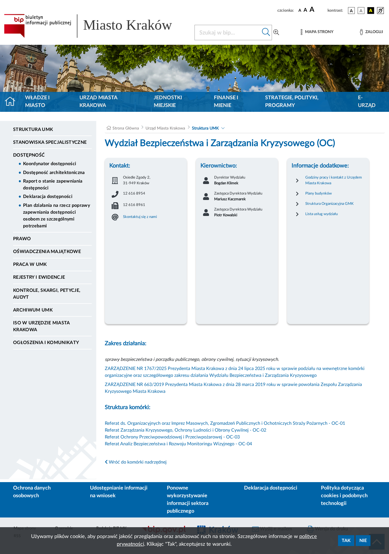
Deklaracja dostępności (47, 196)
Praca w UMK (30, 264)
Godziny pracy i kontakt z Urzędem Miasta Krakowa (333, 180)
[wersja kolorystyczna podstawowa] (351, 10)
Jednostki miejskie (168, 101)
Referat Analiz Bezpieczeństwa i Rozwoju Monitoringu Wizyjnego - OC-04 (178, 444)
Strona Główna (125, 128)
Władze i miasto (37, 101)
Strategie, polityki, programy (291, 101)
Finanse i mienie (226, 101)
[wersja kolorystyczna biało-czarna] (361, 10)
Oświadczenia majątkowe (47, 251)
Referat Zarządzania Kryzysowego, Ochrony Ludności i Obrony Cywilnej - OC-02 (185, 430)
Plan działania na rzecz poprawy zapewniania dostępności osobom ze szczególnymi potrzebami (56, 215)
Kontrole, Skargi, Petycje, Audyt (46, 294)
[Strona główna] (12, 102)
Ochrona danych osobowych (32, 492)
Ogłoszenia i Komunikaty (46, 342)
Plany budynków (318, 193)
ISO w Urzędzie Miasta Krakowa (41, 326)
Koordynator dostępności (49, 163)
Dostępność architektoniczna (54, 172)
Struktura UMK (33, 129)
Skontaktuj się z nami (140, 217)
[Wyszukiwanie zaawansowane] (276, 32)
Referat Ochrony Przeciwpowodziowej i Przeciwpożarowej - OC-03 (172, 437)
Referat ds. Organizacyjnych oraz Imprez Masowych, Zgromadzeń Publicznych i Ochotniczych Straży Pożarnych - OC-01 (225, 423)
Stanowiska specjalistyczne (50, 142)
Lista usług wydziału (321, 214)
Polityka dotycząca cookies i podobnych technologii (344, 496)
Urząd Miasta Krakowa (98, 101)
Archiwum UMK (33, 310)
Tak (346, 540)
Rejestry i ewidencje (39, 277)
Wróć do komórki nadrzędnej (137, 462)
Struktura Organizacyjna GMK (329, 204)
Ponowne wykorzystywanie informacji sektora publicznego (187, 500)
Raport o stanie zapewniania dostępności (53, 184)
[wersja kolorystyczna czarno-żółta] (371, 10)
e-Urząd (367, 101)
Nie (363, 540)
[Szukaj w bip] (266, 32)
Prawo (22, 238)
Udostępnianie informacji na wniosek (119, 492)
